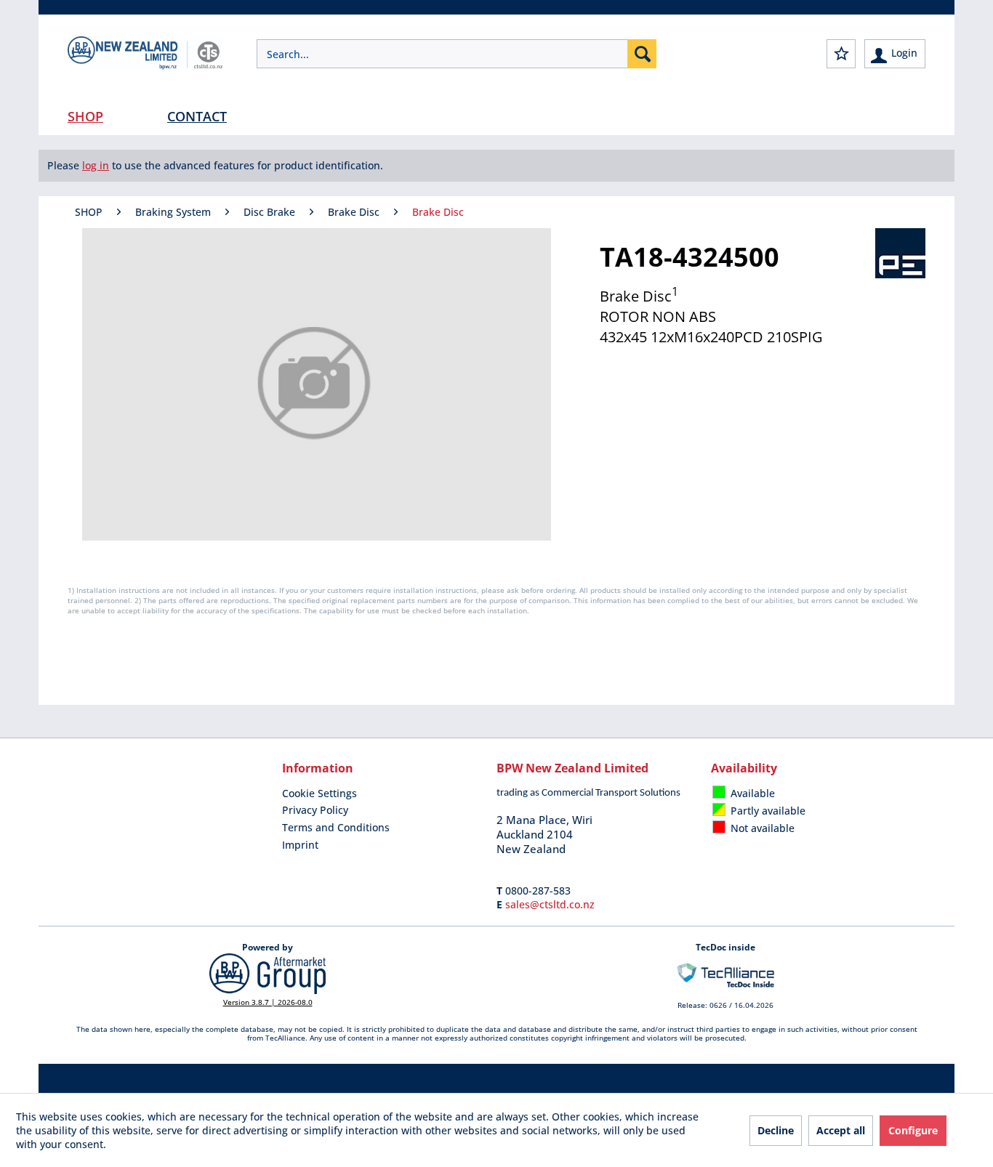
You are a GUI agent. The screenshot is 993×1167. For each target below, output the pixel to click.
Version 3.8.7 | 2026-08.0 (268, 1002)
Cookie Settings (319, 793)
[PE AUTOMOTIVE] (900, 253)
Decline (775, 1130)
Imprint (300, 845)
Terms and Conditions (336, 827)
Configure (913, 1130)
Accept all (840, 1130)
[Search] (641, 53)
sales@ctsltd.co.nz (550, 904)
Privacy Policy (315, 810)
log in (95, 165)
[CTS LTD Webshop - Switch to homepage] (145, 65)
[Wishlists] (841, 53)
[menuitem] (456, 53)
